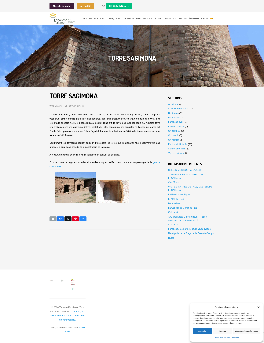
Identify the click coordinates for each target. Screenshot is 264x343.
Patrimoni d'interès (76, 106)
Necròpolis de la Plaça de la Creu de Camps (191, 233)
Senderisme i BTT (177, 148)
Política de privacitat (60, 315)
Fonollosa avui (175, 122)
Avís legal (235, 337)
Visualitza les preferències (246, 331)
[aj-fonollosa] (51, 281)
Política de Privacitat (222, 337)
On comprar (174, 131)
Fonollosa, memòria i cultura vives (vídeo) (189, 229)
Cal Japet (173, 212)
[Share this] (60, 218)
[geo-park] (73, 285)
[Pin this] (75, 218)
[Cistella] (103, 6)
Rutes (171, 238)
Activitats (173, 104)
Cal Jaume (173, 224)
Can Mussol (174, 182)
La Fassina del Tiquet (179, 194)
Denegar (222, 331)
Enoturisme (174, 117)
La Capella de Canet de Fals (182, 208)
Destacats (173, 113)
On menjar (173, 140)
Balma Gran (174, 203)
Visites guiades (176, 153)
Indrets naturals (176, 126)
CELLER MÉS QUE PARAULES (184, 170)
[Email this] (53, 218)
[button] (258, 307)
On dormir (173, 135)
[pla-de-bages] (73, 289)
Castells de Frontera (178, 108)
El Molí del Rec (176, 199)
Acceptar (202, 331)
